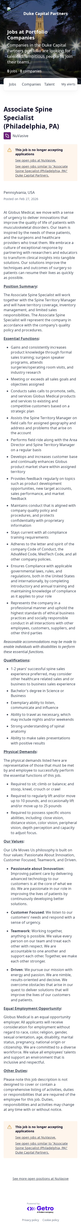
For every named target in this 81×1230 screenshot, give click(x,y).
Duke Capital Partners (45, 13)
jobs (12, 84)
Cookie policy (51, 1220)
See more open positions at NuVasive (41, 1178)
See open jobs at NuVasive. (35, 160)
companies (31, 84)
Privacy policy (30, 1220)
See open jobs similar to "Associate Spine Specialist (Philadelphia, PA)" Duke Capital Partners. (41, 170)
